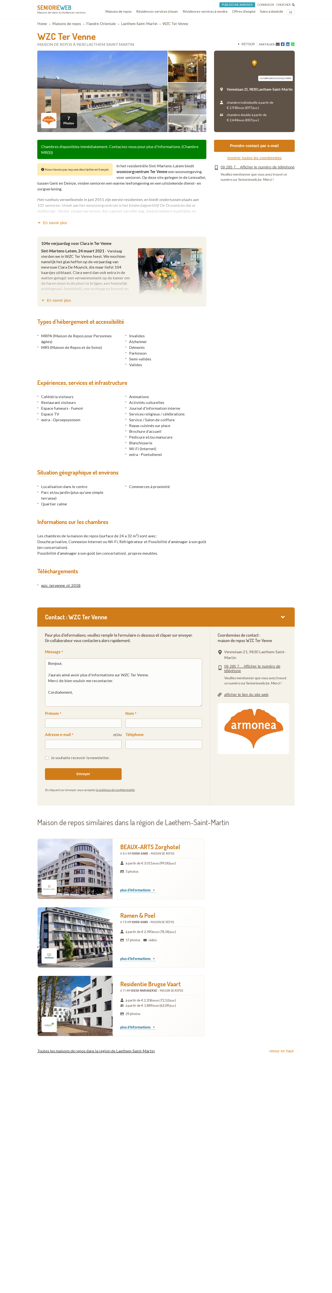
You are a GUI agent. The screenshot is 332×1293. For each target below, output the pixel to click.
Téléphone (134, 734)
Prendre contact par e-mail (254, 146)
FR (290, 12)
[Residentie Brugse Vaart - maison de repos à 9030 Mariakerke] (75, 1006)
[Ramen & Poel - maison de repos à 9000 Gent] (75, 937)
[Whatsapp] (293, 44)
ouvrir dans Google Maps (275, 78)
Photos (68, 120)
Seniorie (54, 7)
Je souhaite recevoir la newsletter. (80, 757)
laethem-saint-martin (139, 23)
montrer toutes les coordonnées (254, 158)
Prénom (52, 713)
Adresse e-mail (58, 734)
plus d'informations (135, 890)
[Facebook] (283, 44)
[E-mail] (278, 44)
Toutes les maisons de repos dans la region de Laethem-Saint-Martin (96, 1050)
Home (42, 23)
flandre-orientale (101, 23)
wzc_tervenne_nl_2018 (61, 585)
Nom (129, 713)
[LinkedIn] (288, 44)
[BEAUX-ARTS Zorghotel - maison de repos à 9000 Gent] (75, 869)
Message (53, 651)
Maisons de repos (66, 23)
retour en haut (281, 1051)
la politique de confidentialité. (115, 790)
